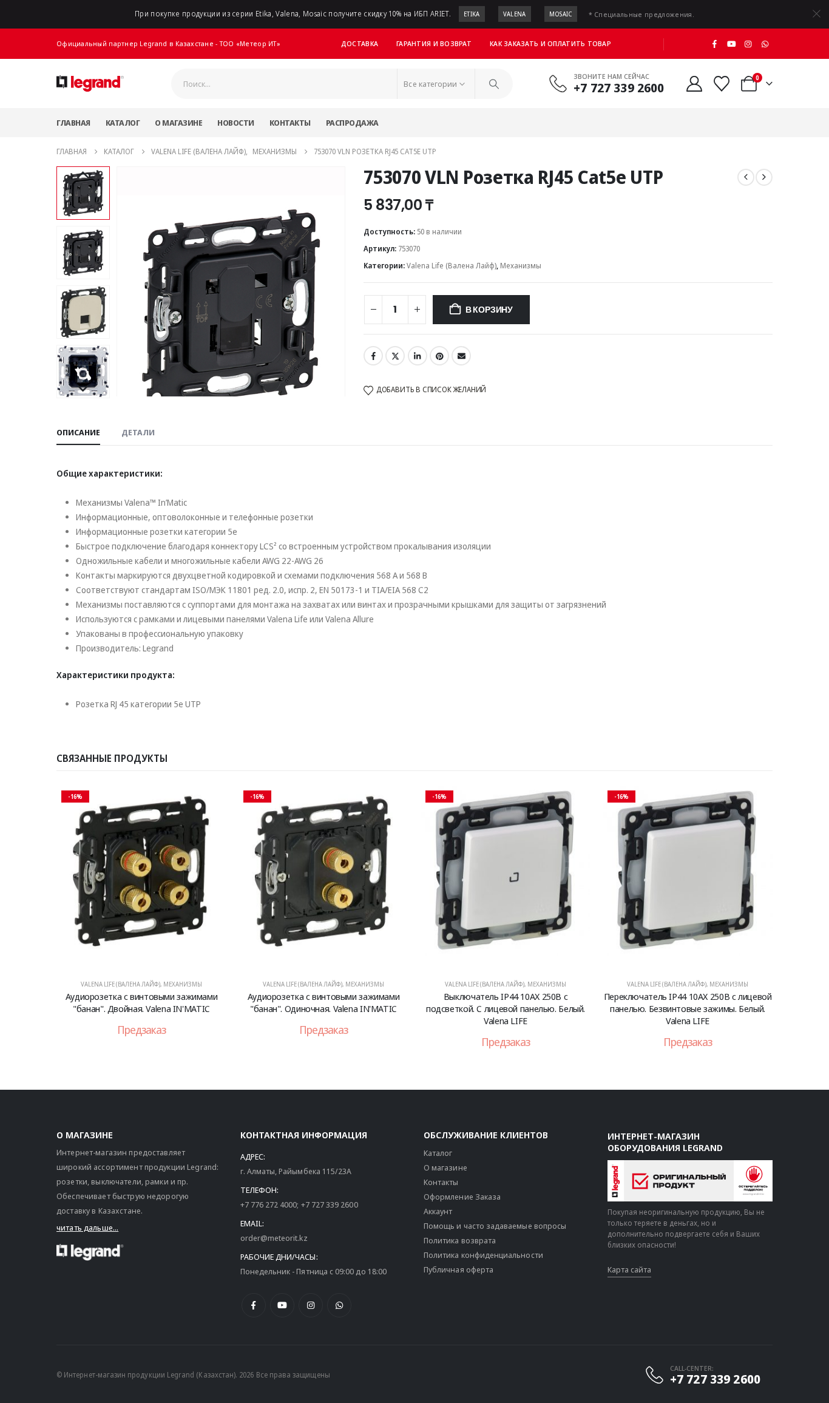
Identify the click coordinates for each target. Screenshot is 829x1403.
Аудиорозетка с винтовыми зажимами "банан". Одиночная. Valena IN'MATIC (324, 1002)
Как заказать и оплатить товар (550, 43)
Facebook (373, 355)
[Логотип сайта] (90, 83)
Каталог (123, 122)
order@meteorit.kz (274, 1237)
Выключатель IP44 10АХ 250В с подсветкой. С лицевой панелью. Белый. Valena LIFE (505, 1008)
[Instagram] (748, 44)
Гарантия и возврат (434, 43)
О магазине (178, 122)
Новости (235, 122)
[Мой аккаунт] (694, 84)
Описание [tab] (78, 432)
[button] (118, 282)
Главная (73, 122)
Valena (514, 14)
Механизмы (520, 265)
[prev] (745, 177)
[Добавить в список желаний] (208, 803)
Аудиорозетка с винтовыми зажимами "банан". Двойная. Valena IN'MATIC (142, 1002)
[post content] (141, 877)
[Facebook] (715, 44)
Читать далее (149, 955)
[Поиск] (494, 84)
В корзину (489, 310)
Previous (82, 175)
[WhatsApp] (765, 44)
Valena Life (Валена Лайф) (451, 265)
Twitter (395, 355)
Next (82, 389)
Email (461, 355)
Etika (472, 14)
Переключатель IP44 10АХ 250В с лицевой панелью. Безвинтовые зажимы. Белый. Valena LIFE (688, 1008)
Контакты (290, 122)
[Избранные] (721, 84)
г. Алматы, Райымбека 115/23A (296, 1171)
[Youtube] (731, 44)
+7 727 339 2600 (329, 1204)
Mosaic (560, 14)
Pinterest (439, 355)
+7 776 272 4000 (268, 1204)
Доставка (359, 43)
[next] (764, 177)
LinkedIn (417, 355)
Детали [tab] (138, 432)
